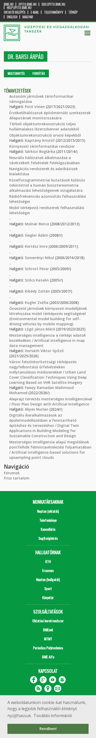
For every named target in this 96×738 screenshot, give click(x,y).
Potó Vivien (35, 106)
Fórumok (12, 472)
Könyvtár (48, 597)
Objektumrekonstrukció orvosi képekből (45, 135)
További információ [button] (53, 715)
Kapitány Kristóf (40, 140)
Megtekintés (16, 73)
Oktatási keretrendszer (48, 620)
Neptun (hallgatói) (48, 579)
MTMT (48, 638)
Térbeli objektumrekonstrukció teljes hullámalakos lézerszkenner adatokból (44, 126)
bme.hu (9, 4)
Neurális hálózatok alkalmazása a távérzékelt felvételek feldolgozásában (44, 160)
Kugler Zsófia (36, 302)
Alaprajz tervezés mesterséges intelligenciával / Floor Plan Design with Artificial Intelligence (50, 401)
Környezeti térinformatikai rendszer (42, 146)
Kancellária (48, 529)
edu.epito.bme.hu (53, 4)
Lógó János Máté (40, 329)
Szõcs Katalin (37, 280)
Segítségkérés (48, 538)
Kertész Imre (36, 246)
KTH (48, 561)
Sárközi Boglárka (40, 151)
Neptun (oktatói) (48, 511)
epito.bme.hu (28, 4)
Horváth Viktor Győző (44, 350)
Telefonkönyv (53, 12)
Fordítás (39, 73)
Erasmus (48, 570)
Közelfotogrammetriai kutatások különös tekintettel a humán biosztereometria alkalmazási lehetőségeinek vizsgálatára (47, 185)
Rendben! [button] (48, 728)
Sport (48, 588)
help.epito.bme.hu (19, 7)
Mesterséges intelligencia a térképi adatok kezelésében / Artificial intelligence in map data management (47, 340)
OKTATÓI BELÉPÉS (15, 12)
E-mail (35, 12)
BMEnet (48, 629)
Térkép (73, 12)
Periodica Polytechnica (48, 647)
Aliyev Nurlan (36, 409)
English (12, 17)
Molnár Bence (37, 223)
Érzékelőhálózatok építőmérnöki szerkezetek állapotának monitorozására (50, 115)
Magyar (28, 17)
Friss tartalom (16, 478)
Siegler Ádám (36, 235)
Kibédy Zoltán (37, 291)
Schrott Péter (37, 268)
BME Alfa (48, 656)
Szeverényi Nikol (39, 257)
